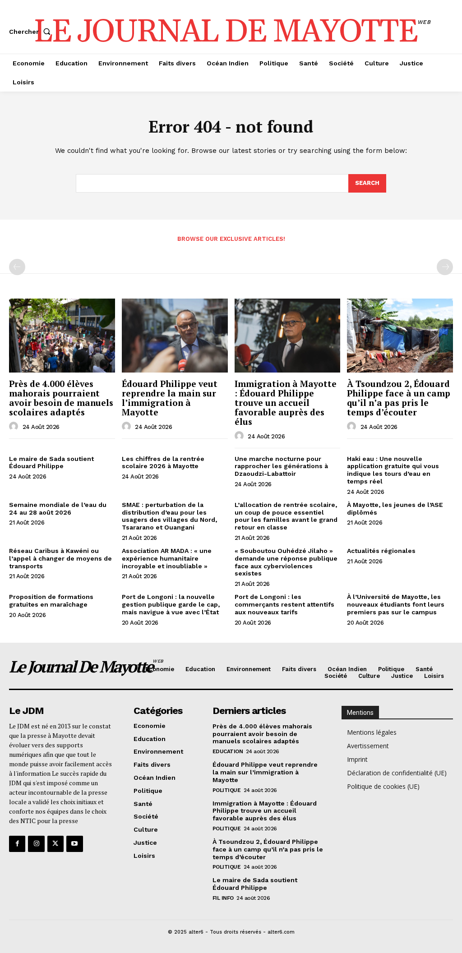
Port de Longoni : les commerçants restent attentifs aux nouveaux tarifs (284, 604)
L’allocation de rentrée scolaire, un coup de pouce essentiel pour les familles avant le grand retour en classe (286, 516)
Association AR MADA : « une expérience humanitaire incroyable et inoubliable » (167, 558)
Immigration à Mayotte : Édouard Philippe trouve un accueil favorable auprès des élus (286, 402)
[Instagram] (36, 844)
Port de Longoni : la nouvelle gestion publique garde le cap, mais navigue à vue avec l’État (171, 604)
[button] (31, 31)
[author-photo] (15, 427)
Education (228, 751)
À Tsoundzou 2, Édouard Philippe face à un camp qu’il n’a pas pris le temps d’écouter (398, 398)
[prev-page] (17, 267)
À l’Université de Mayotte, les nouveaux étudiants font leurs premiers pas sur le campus (395, 604)
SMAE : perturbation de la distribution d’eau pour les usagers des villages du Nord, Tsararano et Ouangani (169, 516)
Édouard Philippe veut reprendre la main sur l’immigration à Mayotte (169, 398)
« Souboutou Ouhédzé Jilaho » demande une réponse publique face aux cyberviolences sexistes (286, 562)
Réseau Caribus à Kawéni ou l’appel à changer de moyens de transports (60, 558)
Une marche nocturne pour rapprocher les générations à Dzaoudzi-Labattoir (281, 466)
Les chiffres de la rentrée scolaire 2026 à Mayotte (163, 462)
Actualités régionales (381, 550)
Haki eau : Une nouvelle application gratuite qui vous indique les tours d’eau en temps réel (393, 470)
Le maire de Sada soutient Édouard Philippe (51, 462)
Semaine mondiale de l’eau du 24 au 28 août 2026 (57, 508)
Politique (227, 790)
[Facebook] (17, 844)
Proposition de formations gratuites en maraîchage (51, 600)
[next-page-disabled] (445, 267)
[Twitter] (55, 844)
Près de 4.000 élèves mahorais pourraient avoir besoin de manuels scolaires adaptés (61, 398)
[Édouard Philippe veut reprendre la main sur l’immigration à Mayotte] (175, 336)
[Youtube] (74, 844)
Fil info (223, 898)
